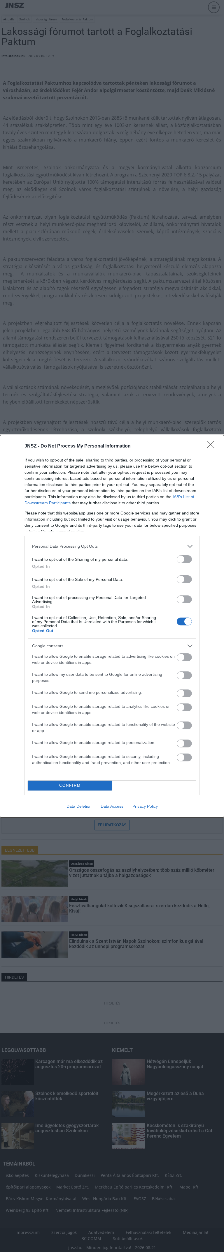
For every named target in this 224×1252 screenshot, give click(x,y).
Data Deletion (79, 806)
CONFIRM (70, 785)
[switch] (184, 559)
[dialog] (112, 626)
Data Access (112, 806)
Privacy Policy (145, 806)
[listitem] (112, 546)
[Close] (212, 446)
